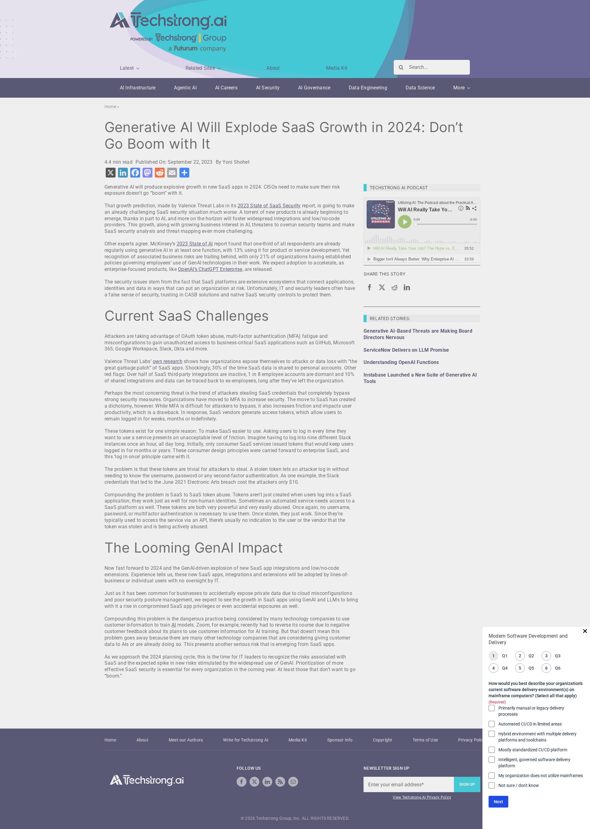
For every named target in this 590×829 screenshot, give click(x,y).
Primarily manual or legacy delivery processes (531, 711)
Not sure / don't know (518, 785)
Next (498, 801)
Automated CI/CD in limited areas (530, 723)
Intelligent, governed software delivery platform (534, 762)
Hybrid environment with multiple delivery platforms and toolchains (537, 736)
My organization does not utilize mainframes (540, 775)
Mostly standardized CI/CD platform (532, 749)
